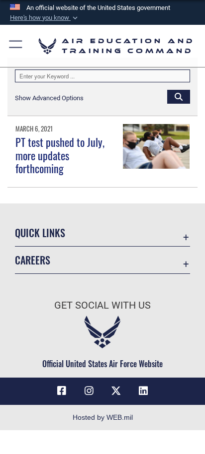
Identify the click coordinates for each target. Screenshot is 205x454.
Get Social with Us (102, 305)
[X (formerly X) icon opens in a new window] (115, 391)
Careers (32, 260)
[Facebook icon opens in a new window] (61, 391)
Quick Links (40, 233)
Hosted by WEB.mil (103, 417)
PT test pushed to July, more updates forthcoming (59, 155)
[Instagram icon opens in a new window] (89, 391)
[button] (45, 18)
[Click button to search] (178, 96)
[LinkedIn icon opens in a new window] (143, 391)
